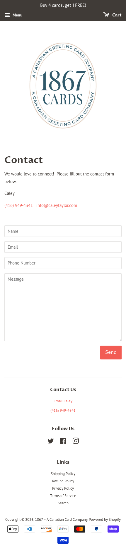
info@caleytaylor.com (56, 205)
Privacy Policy (63, 488)
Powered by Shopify (105, 519)
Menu (17, 15)
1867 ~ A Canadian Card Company (61, 519)
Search (63, 503)
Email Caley (63, 401)
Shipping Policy (63, 473)
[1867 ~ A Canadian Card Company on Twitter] (50, 442)
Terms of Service (63, 495)
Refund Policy (63, 480)
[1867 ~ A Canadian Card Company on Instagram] (75, 442)
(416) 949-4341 (18, 205)
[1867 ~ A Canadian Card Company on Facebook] (63, 442)
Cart (116, 15)
